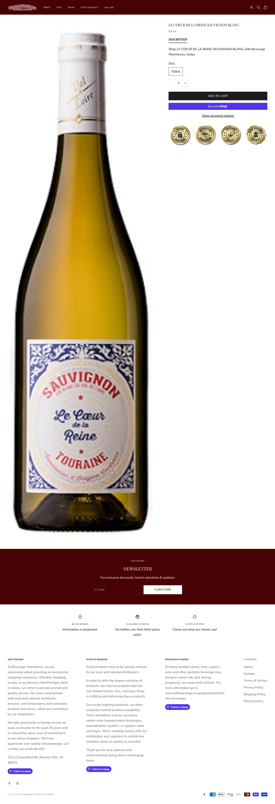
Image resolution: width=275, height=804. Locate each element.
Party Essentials (89, 7)
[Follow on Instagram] (17, 783)
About (248, 667)
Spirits (46, 7)
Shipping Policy (255, 694)
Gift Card (109, 7)
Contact (249, 674)
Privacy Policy (253, 687)
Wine (58, 7)
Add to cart (218, 96)
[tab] (178, 40)
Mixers (71, 7)
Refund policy (253, 701)
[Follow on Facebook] (9, 783)
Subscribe (162, 590)
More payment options (218, 115)
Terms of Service (255, 680)
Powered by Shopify (44, 794)
